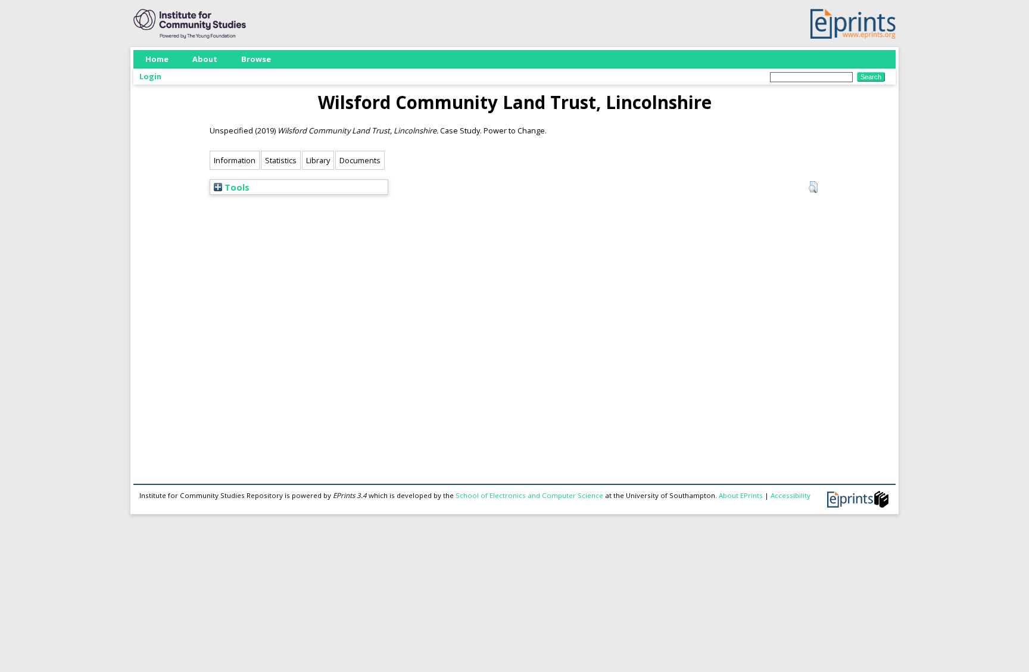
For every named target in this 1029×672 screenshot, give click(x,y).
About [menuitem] (204, 59)
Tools (236, 187)
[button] (813, 187)
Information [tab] (234, 160)
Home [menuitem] (157, 59)
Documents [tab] (360, 160)
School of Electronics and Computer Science (529, 495)
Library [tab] (318, 160)
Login (150, 76)
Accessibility (790, 495)
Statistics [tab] (281, 160)
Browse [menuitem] (256, 59)
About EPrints (741, 495)
